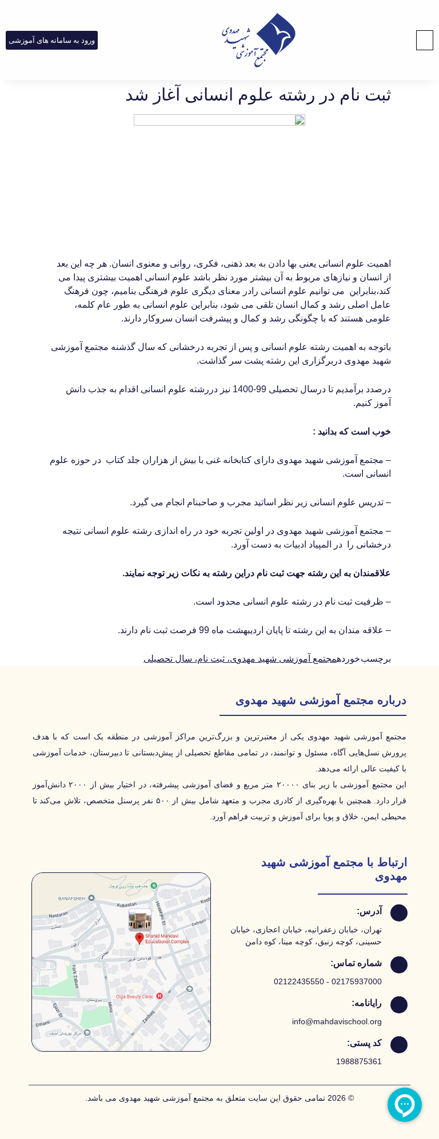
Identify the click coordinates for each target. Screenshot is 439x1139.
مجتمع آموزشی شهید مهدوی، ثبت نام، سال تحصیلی (240, 658)
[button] (424, 40)
